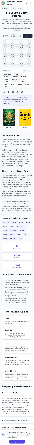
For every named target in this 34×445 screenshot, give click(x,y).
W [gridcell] (22, 58)
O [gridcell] (6, 40)
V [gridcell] (20, 40)
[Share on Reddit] (17, 92)
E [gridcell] (29, 43)
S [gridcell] (29, 40)
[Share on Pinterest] (13, 92)
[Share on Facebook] (8, 92)
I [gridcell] (4, 45)
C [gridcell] (27, 43)
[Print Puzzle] (20, 36)
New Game (27, 36)
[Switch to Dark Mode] (30, 3)
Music (15, 8)
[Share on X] (4, 92)
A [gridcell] (6, 43)
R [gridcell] (20, 61)
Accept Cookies (17, 442)
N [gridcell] (27, 40)
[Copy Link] (22, 92)
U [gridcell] (22, 49)
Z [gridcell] (4, 47)
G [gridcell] (11, 49)
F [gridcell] (22, 65)
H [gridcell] (29, 65)
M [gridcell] (11, 45)
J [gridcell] (13, 43)
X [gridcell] (4, 40)
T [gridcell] (22, 40)
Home (6, 8)
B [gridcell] (22, 47)
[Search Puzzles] (26, 3)
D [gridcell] (11, 40)
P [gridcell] (4, 43)
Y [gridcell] (22, 43)
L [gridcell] (22, 52)
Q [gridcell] (18, 40)
